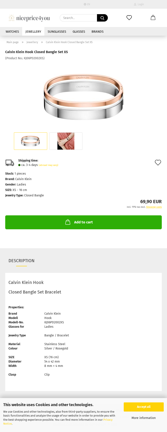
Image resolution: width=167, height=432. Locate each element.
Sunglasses (57, 32)
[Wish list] (129, 18)
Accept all (143, 407)
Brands (98, 32)
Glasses (79, 32)
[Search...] (102, 18)
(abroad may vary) (48, 165)
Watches (12, 32)
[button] (153, 18)
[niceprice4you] (29, 18)
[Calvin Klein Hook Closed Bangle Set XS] (83, 93)
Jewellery (33, 32)
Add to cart (83, 222)
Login (140, 4)
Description (21, 260)
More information (144, 418)
